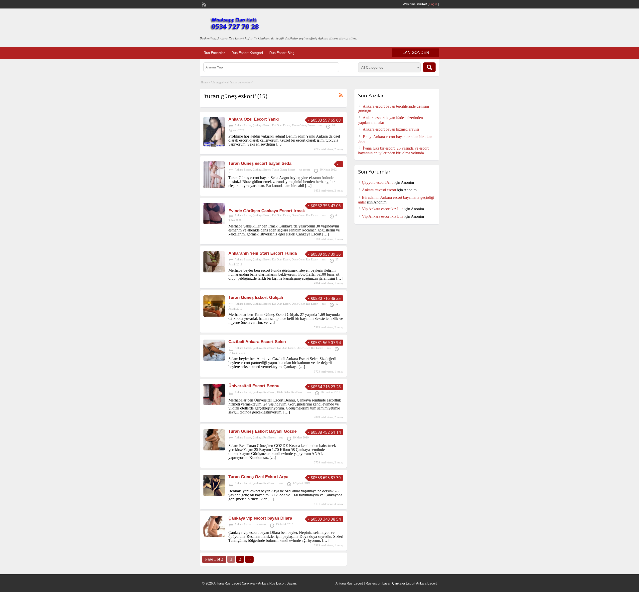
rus (320, 125)
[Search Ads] (429, 67)
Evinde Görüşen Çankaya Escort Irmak (266, 210)
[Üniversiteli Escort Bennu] (214, 403)
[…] (279, 144)
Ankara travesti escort (379, 190)
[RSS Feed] (204, 4)
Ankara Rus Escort (349, 583)
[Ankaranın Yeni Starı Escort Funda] (214, 271)
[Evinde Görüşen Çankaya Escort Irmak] (214, 222)
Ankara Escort (243, 125)
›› (249, 559)
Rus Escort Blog (282, 53)
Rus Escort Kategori (247, 53)
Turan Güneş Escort (303, 125)
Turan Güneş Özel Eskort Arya (258, 476)
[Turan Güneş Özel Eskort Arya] (214, 494)
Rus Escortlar (214, 53)
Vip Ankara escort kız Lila (382, 209)
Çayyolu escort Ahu (377, 182)
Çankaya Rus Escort (264, 347)
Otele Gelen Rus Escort (305, 215)
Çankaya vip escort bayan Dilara (260, 518)
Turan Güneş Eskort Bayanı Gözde (262, 431)
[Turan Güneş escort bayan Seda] (214, 187)
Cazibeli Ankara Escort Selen (257, 341)
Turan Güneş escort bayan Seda (259, 163)
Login (433, 4)
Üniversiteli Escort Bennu (253, 386)
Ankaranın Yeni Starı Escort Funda (262, 253)
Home (204, 82)
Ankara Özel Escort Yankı (253, 119)
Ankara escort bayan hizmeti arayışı (391, 129)
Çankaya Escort (262, 125)
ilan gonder (415, 52)
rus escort (304, 169)
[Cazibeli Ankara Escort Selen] (214, 359)
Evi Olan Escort (281, 125)
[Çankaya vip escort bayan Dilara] (214, 536)
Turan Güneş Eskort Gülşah (255, 297)
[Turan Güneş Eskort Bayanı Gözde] (214, 449)
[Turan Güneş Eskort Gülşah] (214, 315)
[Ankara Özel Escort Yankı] (214, 145)
